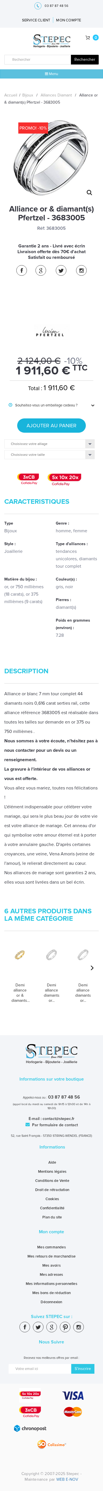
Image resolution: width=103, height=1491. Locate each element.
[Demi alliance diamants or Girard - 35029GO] (83, 964)
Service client (36, 20)
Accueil (10, 95)
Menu (53, 74)
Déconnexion (51, 1302)
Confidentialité (52, 1208)
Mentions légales (52, 1171)
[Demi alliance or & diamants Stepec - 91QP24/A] (20, 964)
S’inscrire (83, 1368)
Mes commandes (51, 1247)
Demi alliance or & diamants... (20, 993)
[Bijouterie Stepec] (52, 41)
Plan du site (52, 1217)
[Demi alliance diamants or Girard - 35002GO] (51, 964)
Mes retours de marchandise (51, 1256)
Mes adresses (51, 1274)
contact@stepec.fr (58, 1118)
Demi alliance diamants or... (52, 993)
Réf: (41, 228)
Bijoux (27, 95)
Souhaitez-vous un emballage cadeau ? (43, 405)
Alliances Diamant (56, 95)
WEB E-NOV (67, 1479)
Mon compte (51, 1232)
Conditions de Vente (52, 1180)
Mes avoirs (51, 1265)
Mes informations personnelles (51, 1284)
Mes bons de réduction (51, 1293)
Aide (52, 1162)
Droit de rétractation (52, 1190)
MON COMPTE (68, 20)
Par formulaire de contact (54, 1125)
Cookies (52, 1199)
